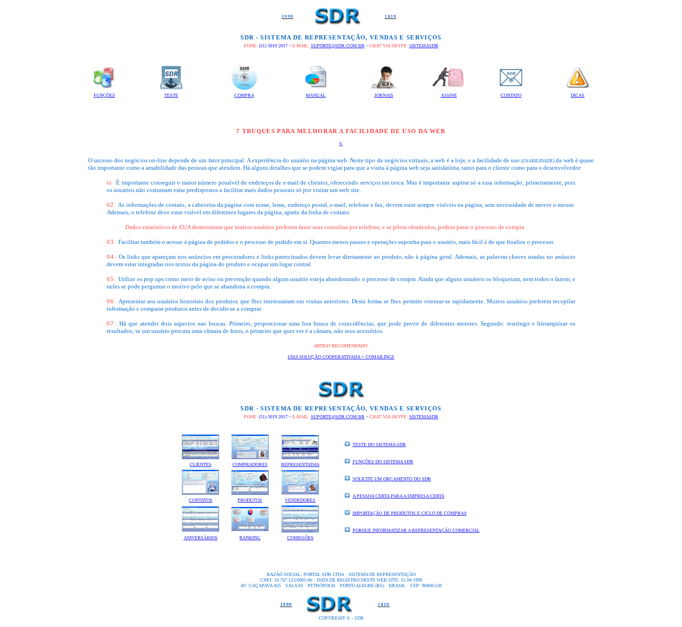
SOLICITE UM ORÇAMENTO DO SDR (392, 478)
